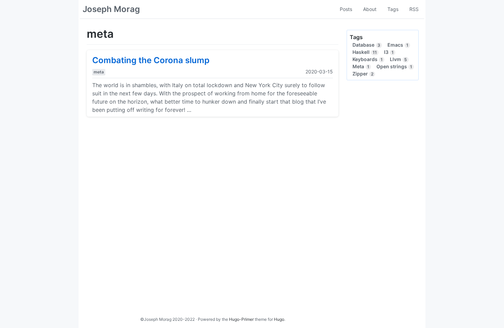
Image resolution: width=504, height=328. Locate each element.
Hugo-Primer (241, 319)
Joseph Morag (111, 9)
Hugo (279, 319)
